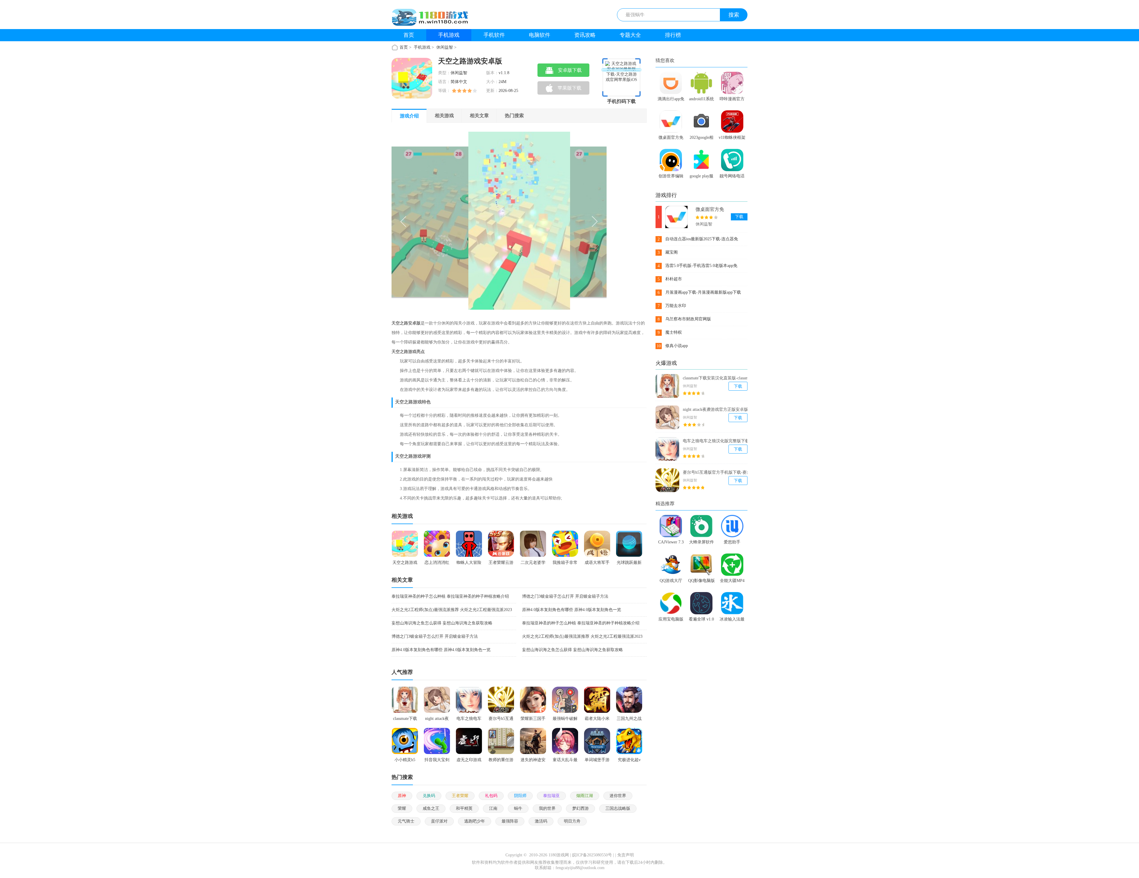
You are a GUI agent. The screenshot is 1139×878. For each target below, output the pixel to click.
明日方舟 (572, 821)
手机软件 (494, 35)
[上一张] (445, 221)
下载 (739, 216)
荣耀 (402, 808)
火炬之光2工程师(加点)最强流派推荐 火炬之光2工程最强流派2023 (452, 609)
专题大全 (630, 35)
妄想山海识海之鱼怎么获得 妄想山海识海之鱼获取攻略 (442, 623)
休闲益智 (444, 47)
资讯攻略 (585, 35)
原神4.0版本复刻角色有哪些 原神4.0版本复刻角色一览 (571, 609)
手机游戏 (448, 35)
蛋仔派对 (439, 821)
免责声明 (625, 855)
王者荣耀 (460, 795)
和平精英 (464, 808)
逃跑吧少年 (474, 821)
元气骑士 (406, 821)
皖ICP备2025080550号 (592, 855)
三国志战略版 (617, 808)
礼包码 (491, 795)
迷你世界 (618, 795)
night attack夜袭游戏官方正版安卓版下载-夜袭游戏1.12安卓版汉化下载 (720, 409)
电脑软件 (539, 35)
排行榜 (673, 35)
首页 (408, 35)
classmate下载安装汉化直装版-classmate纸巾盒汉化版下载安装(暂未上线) (720, 378)
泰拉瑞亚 (551, 795)
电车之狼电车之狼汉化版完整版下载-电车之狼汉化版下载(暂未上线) (719, 441)
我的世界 (547, 808)
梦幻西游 (580, 808)
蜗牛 (518, 808)
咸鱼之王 (431, 808)
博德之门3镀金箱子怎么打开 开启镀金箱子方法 (565, 596)
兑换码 (429, 795)
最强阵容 (510, 821)
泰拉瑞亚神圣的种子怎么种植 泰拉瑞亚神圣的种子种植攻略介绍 (450, 596)
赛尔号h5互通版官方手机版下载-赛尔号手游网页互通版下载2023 (719, 472)
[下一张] (553, 221)
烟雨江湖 (584, 795)
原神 (402, 795)
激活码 (541, 821)
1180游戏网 (558, 855)
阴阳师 (520, 795)
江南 (493, 808)
